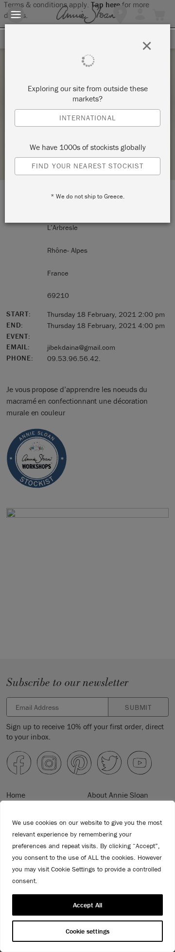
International (87, 117)
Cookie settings (87, 931)
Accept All (87, 905)
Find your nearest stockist (87, 165)
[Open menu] (15, 14)
